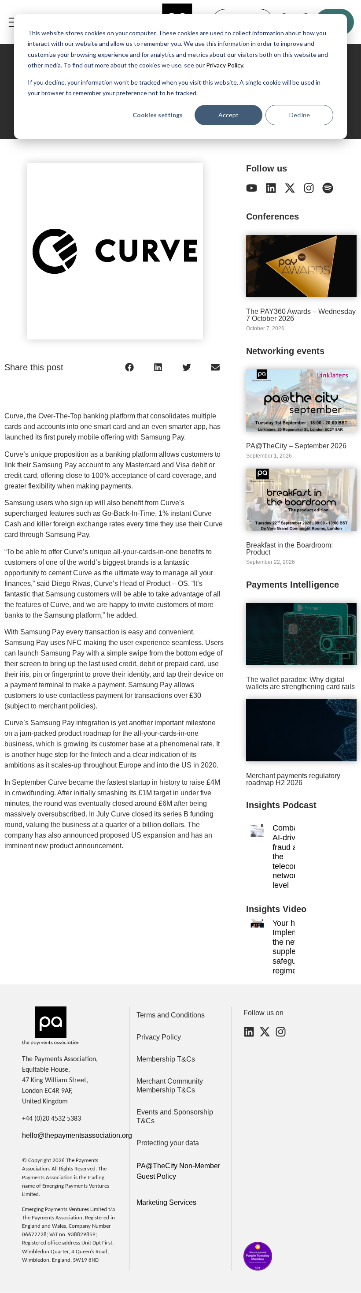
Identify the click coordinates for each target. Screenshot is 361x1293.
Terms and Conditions (170, 1015)
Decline (299, 115)
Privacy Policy (224, 65)
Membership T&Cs (165, 1059)
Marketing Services (166, 1202)
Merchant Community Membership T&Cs (169, 1085)
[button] (129, 367)
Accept (228, 115)
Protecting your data (167, 1143)
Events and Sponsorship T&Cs (174, 1116)
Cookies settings (158, 115)
